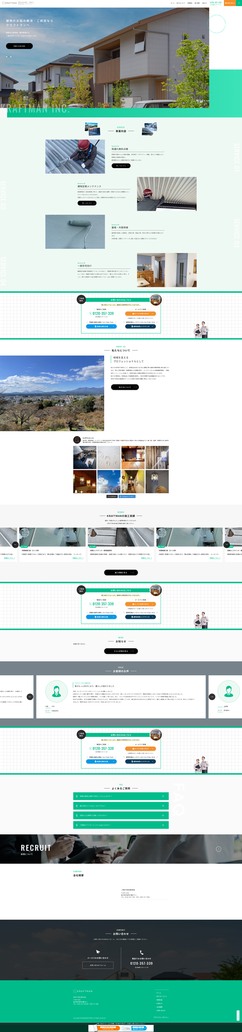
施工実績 (197, 3)
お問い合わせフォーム (98, 965)
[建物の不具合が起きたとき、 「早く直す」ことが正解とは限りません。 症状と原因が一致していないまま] (84, 457)
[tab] (6, 56)
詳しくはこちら (121, 166)
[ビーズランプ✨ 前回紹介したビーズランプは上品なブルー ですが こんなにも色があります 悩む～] (84, 481)
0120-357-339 (216, 3)
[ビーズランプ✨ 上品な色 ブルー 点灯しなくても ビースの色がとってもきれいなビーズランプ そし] (157, 481)
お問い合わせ (160, 1010)
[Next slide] (226, 544)
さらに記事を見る (121, 651)
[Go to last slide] (15, 544)
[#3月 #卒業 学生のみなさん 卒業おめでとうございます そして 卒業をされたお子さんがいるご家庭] (109, 481)
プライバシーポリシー (161, 1017)
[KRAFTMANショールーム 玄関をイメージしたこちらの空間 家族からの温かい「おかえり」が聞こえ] (133, 481)
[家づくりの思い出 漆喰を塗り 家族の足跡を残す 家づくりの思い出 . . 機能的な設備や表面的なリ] (109, 457)
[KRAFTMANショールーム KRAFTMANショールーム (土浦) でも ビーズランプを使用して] (157, 457)
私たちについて (181, 3)
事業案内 (190, 3)
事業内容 (158, 1000)
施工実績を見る (121, 572)
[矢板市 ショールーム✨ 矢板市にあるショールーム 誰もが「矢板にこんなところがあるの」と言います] (133, 457)
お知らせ (204, 3)
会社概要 (158, 1007)
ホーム (172, 3)
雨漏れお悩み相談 (19, 46)
